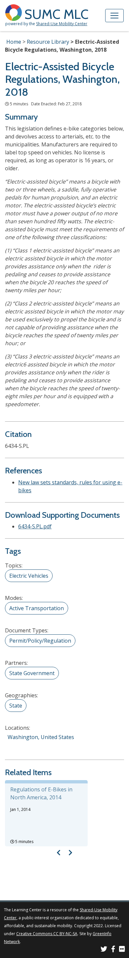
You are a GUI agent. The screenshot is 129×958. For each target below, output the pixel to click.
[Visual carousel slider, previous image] (59, 852)
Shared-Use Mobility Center (61, 24)
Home (13, 41)
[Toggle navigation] (114, 15)
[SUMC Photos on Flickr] (122, 950)
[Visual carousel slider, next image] (70, 852)
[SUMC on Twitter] (104, 950)
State (15, 705)
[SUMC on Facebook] (113, 950)
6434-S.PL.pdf (35, 526)
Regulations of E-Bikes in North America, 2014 (41, 793)
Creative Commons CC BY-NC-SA (46, 933)
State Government (32, 673)
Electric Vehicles (28, 575)
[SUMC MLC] (14, 12)
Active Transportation (36, 608)
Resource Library (48, 41)
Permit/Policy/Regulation (40, 640)
